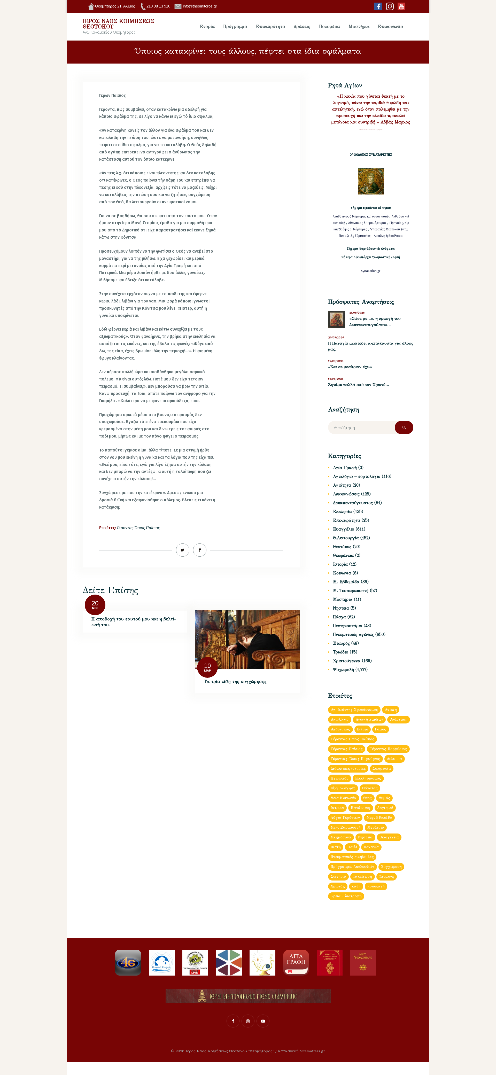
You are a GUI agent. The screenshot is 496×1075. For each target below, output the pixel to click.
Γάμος (380, 729)
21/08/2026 (357, 312)
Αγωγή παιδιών (369, 719)
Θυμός (384, 798)
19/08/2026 (336, 361)
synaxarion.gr (370, 271)
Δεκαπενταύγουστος (353, 502)
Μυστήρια (342, 599)
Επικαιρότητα (346, 520)
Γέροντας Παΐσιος (347, 749)
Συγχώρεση (391, 866)
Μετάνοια (375, 827)
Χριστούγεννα (346, 660)
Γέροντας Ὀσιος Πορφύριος (355, 759)
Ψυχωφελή (343, 669)
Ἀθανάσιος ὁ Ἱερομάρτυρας (367, 223)
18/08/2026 (336, 378)
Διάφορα (394, 759)
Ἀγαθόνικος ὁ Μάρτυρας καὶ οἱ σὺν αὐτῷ (361, 216)
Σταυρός (341, 643)
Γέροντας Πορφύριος (388, 749)
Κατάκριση (360, 808)
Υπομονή (386, 876)
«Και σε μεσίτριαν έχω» (350, 366)
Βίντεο (362, 729)
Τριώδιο (340, 652)
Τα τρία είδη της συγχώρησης (235, 681)
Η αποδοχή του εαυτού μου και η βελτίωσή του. (133, 621)
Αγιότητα (342, 485)
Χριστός (338, 886)
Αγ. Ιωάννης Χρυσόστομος (354, 709)
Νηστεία (341, 608)
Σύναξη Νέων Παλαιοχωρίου (371, 129)
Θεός (367, 798)
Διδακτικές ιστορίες (348, 768)
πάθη (356, 886)
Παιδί (352, 847)
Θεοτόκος (342, 546)
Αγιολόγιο (340, 719)
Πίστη (336, 847)
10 (207, 665)
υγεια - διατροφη (346, 896)
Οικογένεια (389, 837)
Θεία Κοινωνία (344, 798)
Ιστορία (340, 564)
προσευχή (376, 886)
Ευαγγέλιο (343, 529)
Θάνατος (370, 788)
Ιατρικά (337, 808)
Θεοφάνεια (343, 555)
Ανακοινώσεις (346, 494)
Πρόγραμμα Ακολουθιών (352, 866)
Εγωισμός (339, 778)
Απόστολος (340, 729)
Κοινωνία (342, 573)
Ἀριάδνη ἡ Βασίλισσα (388, 236)
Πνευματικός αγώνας (353, 634)
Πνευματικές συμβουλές (352, 857)
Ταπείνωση (362, 876)
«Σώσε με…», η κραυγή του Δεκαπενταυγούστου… (375, 321)
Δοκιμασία (382, 768)
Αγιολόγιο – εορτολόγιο (356, 476)
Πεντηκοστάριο (347, 625)
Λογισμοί (385, 808)
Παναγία (371, 847)
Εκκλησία (342, 511)
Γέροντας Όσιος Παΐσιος (138, 527)
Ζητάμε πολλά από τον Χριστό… (358, 384)
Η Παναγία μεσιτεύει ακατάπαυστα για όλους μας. (370, 346)
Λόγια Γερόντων (345, 817)
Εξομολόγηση (343, 788)
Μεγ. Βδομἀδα (379, 817)
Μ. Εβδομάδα (346, 581)
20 (95, 603)
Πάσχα (339, 616)
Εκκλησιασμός (368, 778)
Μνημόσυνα (341, 837)
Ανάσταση (398, 719)
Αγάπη (391, 709)
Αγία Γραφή (345, 467)
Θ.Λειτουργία (346, 537)
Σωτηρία (338, 876)
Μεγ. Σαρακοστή (346, 827)
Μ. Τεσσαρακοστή (350, 590)
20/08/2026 (336, 337)
